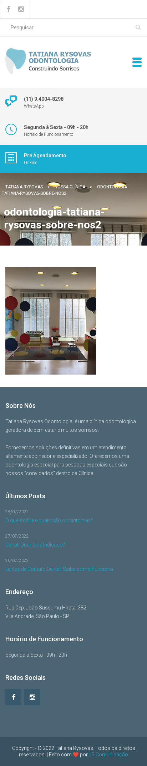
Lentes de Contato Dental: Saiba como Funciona (59, 569)
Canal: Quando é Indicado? (35, 545)
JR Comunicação (108, 754)
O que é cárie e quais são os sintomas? (49, 520)
